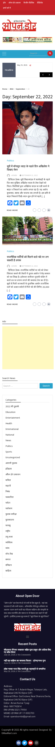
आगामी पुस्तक (11, 463)
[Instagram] (36, 742)
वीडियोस (40, 2)
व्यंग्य (7, 548)
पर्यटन (8, 502)
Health (9, 423)
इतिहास (9, 468)
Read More (12, 210)
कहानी (8, 485)
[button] (27, 636)
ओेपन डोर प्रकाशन (13, 474)
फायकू (8, 525)
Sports (9, 451)
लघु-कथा (9, 536)
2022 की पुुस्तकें (12, 406)
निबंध (8, 491)
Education (10, 412)
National (10, 434)
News (8, 440)
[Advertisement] (28, 347)
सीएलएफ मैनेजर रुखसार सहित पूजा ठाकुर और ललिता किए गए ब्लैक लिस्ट (27, 651)
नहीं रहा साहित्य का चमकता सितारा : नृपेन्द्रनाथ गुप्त (25, 660)
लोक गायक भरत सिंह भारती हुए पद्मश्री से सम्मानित (24, 669)
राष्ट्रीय (8, 531)
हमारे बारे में (7, 8)
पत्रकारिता (10, 497)
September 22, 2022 (30, 175)
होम (4, 2)
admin (14, 175)
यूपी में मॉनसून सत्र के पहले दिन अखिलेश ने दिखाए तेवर (28, 167)
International (12, 429)
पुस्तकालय (10, 519)
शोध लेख (9, 553)
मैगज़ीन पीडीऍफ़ (29, 2)
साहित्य (8, 570)
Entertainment (13, 417)
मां (30, 65)
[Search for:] (38, 53)
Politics (10, 160)
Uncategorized (13, 457)
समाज (8, 559)
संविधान (9, 565)
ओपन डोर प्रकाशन (15, 2)
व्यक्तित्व (9, 542)
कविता (8, 480)
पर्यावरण (9, 508)
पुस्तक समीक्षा (11, 514)
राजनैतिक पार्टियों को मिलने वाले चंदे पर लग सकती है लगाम (28, 258)
